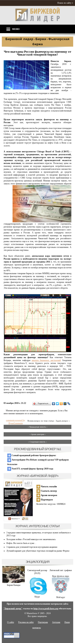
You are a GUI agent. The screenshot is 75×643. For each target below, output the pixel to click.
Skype (37, 596)
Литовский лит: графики (61, 570)
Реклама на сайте (26, 622)
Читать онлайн (48, 486)
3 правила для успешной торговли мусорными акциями (31, 547)
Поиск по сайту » (65, 3)
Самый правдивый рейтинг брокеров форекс (33, 455)
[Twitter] (57, 403)
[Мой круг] (60, 594)
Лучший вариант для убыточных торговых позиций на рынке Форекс (38, 551)
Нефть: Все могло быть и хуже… (21, 543)
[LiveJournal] (69, 403)
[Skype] (37, 594)
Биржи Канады (13, 585)
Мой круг (60, 597)
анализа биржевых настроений (46, 360)
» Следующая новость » (37, 442)
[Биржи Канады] (13, 582)
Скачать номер (48, 490)
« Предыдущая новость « (37, 427)
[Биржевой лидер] (37, 21)
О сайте (10, 622)
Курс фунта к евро (60, 576)
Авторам (56, 622)
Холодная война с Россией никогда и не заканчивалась (31, 539)
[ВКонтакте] (54, 403)
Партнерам (46, 499)
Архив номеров (48, 495)
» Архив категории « (38, 434)
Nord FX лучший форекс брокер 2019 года (32, 468)
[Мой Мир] (65, 403)
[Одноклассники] (61, 403)
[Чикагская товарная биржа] (26, 88)
